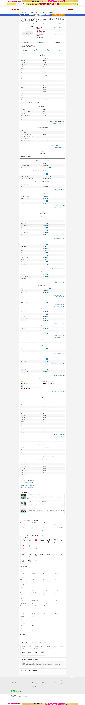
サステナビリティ (24, 696)
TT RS (36, 12)
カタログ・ (25, 23)
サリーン (44, 592)
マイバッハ (34, 582)
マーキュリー (57, 590)
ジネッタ (33, 603)
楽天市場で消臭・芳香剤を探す (60, 304)
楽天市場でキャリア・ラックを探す (59, 353)
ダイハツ (22, 573)
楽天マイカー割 (34, 686)
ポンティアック (45, 590)
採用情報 (60, 683)
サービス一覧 (13, 696)
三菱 (55, 569)
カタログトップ (26, 42)
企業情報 (60, 680)
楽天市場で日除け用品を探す (60, 296)
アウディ (22, 581)
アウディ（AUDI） (31, 12)
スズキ (56, 571)
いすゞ (33, 571)
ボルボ (33, 625)
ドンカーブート (57, 636)
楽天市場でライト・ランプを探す (59, 323)
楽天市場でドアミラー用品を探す (59, 337)
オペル (33, 581)
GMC (55, 594)
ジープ (33, 594)
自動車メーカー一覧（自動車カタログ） (23, 12)
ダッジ (44, 594)
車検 (42, 23)
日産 (33, 569)
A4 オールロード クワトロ (59, 527)
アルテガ (22, 584)
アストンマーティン (35, 600)
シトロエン (23, 621)
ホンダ (44, 569)
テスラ (22, 594)
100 (21, 522)
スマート (56, 579)
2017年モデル (40, 12)
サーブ (22, 625)
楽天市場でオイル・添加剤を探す (59, 434)
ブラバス (44, 582)
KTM (44, 637)
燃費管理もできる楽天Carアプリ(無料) (59, 123)
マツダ (22, 571)
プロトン (33, 636)
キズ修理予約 (42, 682)
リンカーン (23, 592)
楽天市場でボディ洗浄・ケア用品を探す (58, 391)
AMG (22, 579)
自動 (60, 23)
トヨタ (22, 569)
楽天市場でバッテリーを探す (60, 436)
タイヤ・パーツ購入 (43, 683)
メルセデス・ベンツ (24, 582)
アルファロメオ (23, 613)
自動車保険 (51, 685)
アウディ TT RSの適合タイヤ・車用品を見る (27, 485)
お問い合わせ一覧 (18, 696)
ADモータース (23, 631)
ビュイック (23, 590)
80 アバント (23, 524)
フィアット (45, 613)
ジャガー (44, 600)
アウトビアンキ (34, 613)
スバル (44, 571)
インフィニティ (34, 595)
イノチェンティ (34, 616)
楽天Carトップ (14, 12)
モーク (22, 608)
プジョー (33, 621)
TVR (22, 600)
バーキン (22, 637)
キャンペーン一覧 (13, 682)
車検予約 (33, 682)
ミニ (55, 582)
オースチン (56, 605)
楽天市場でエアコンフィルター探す (59, 306)
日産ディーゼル (45, 573)
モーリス (22, 607)
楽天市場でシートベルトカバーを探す (59, 207)
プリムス (56, 592)
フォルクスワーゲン (46, 581)
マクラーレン (45, 605)
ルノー (44, 621)
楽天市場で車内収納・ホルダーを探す (59, 295)
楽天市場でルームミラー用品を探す (59, 335)
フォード (33, 590)
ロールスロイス (23, 603)
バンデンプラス (34, 605)
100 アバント (34, 522)
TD (43, 636)
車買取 (34, 23)
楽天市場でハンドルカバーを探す (59, 238)
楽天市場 (72, 6)
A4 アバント (45, 527)
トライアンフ (34, 607)
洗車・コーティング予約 (53, 682)
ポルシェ (56, 581)
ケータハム (45, 603)
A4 (32, 527)
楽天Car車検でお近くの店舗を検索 (59, 147)
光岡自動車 (34, 573)
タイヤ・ (51, 23)
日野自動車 (56, 573)
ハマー (22, 595)
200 (44, 522)
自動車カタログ (43, 685)
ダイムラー (56, 600)
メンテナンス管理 (34, 683)
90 (32, 524)
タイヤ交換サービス (52, 683)
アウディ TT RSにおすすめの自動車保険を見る (27, 487)
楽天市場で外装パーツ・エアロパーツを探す (58, 363)
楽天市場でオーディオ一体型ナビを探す (58, 268)
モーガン (22, 605)
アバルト (22, 616)
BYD (22, 636)
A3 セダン (22, 527)
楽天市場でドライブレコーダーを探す (59, 189)
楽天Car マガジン (34, 685)
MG (44, 607)
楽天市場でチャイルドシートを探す (59, 205)
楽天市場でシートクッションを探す (59, 282)
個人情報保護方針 (61, 682)
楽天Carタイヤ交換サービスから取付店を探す (57, 375)
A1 (43, 524)
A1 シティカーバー (57, 524)
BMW (33, 579)
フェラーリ (56, 613)
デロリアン (34, 592)
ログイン (71, 9)
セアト (33, 637)
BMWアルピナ (45, 579)
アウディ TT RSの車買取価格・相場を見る (27, 482)
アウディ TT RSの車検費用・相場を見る (26, 484)
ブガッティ (56, 621)
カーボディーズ (57, 603)
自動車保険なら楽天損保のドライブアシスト (58, 145)
